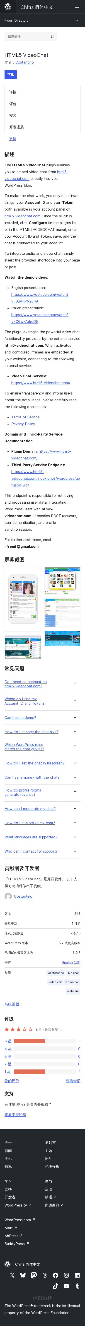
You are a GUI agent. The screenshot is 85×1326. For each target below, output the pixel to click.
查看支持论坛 (15, 1114)
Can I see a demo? (20, 718)
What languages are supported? (31, 837)
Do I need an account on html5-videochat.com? (26, 684)
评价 (13, 103)
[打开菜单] (77, 7)
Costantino (24, 62)
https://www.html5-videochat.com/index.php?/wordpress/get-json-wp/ (45, 478)
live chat (73, 973)
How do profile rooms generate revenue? (23, 792)
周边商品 (54, 1205)
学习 (8, 1181)
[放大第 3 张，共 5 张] (74, 573)
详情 (13, 92)
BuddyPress (17, 1243)
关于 (8, 1142)
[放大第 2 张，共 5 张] (34, 641)
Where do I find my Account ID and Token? (24, 701)
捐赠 (51, 1197)
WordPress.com (20, 1220)
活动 (48, 1189)
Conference (56, 973)
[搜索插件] (52, 36)
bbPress (14, 1236)
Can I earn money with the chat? (32, 777)
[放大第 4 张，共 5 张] (74, 604)
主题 (48, 1150)
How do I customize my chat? (30, 823)
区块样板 (52, 1166)
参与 (48, 1181)
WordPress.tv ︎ (18, 1205)
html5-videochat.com (22, 216)
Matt (11, 1228)
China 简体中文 (27, 1264)
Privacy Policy (23, 424)
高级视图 (12, 1004)
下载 (10, 74)
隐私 (8, 1166)
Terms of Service (25, 417)
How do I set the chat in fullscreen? (34, 763)
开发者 (10, 1197)
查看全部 (73, 1080)
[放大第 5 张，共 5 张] (74, 637)
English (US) (71, 962)
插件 (48, 1158)
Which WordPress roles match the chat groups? (24, 747)
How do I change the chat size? (31, 732)
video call (55, 982)
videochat (72, 982)
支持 (12, 138)
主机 (8, 1158)
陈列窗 (50, 1142)
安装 (13, 115)
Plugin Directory (17, 20)
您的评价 (12, 1080)
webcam (73, 991)
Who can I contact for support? (31, 851)
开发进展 (16, 127)
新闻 (8, 1150)
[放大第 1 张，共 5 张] (34, 573)
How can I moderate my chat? (30, 809)
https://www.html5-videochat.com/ (40, 383)
